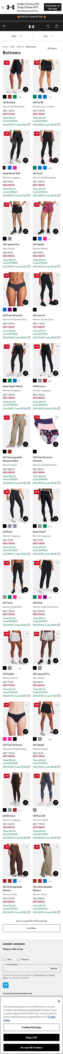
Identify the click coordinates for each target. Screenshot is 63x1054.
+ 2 (49, 96)
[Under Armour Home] (31, 26)
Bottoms (31, 46)
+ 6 (49, 380)
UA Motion (9, 102)
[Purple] (10, 309)
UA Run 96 (39, 815)
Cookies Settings (31, 1027)
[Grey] (10, 238)
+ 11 (49, 526)
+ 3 (19, 96)
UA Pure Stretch (12, 315)
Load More (31, 927)
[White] (15, 668)
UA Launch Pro (11, 244)
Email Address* (12, 964)
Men (9, 959)
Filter (14, 35)
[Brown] (10, 97)
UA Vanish (38, 244)
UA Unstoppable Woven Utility (12, 458)
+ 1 (49, 239)
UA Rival (7, 531)
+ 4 (19, 597)
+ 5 (49, 168)
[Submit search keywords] (47, 26)
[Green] (15, 97)
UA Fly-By (38, 102)
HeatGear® (39, 531)
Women (20, 46)
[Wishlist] (26, 62)
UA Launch (39, 315)
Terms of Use (40, 975)
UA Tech (38, 173)
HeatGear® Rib (11, 173)
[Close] (59, 1001)
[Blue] (40, 97)
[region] (31, 1025)
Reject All (31, 1037)
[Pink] (15, 168)
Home (5, 46)
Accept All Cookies (31, 1047)
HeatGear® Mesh (13, 386)
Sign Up (53, 968)
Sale (12, 46)
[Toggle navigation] (4, 26)
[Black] (4, 97)
